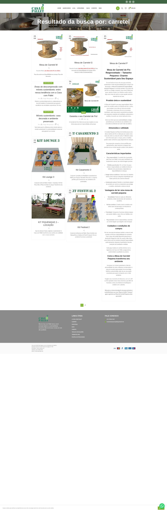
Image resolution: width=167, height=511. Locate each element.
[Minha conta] (117, 8)
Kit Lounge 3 (48, 177)
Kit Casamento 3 (83, 170)
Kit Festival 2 (84, 227)
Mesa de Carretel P (119, 63)
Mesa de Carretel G (83, 62)
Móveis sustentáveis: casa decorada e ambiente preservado (48, 118)
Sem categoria (48, 83)
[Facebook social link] (126, 2)
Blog (83, 112)
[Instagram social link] (130, 2)
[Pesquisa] (122, 8)
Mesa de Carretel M (48, 65)
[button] (162, 506)
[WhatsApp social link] (133, 2)
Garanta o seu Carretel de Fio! (83, 116)
